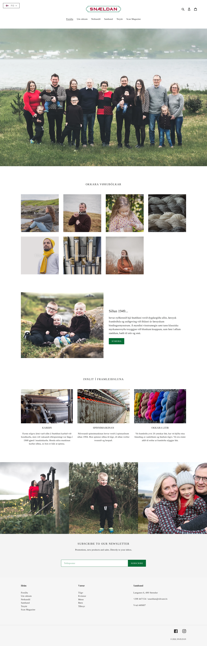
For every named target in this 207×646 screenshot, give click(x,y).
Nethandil (25, 599)
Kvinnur (82, 596)
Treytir (24, 606)
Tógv (80, 592)
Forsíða (24, 592)
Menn (81, 599)
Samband (25, 603)
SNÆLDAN (181, 639)
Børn (80, 603)
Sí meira (116, 341)
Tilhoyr (81, 606)
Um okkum (26, 596)
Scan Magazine (28, 609)
